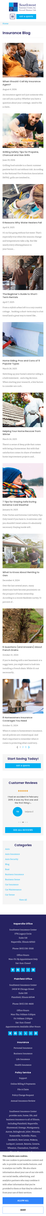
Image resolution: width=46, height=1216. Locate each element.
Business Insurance (23, 1053)
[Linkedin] (33, 970)
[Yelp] (23, 970)
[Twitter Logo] (26, 1033)
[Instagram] (28, 970)
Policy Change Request (23, 1095)
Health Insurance (23, 1065)
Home (5, 23)
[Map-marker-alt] (13, 970)
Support (23, 1078)
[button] (12, 16)
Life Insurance (23, 1059)
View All (23, 900)
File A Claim (23, 1089)
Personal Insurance (23, 1048)
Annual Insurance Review (23, 1101)
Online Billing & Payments (23, 1084)
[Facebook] (18, 970)
